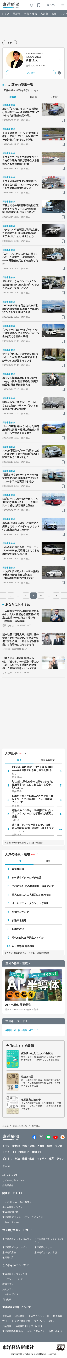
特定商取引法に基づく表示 (28, 1326)
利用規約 (6, 1299)
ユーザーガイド (10, 1294)
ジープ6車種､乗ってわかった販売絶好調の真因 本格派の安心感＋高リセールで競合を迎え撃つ (21, 429)
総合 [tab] (19, 760)
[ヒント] (59, 73)
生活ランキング (20, 911)
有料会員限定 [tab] (48, 760)
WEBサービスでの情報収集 (16, 1321)
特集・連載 (30, 13)
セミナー (7, 1152)
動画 (54, 13)
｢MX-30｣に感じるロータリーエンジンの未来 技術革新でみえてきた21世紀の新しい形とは (21, 550)
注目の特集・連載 (16, 963)
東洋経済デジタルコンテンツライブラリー (23, 1217)
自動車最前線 (19, 920)
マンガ (58, 1145)
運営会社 (6, 1316)
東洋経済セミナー (43, 1247)
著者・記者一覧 (20, 1126)
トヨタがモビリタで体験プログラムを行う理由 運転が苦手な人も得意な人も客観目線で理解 (21, 160)
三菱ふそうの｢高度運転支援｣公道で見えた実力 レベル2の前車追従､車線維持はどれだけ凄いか (20, 208)
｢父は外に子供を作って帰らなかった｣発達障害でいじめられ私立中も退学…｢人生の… (32, 784)
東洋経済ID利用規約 (12, 1331)
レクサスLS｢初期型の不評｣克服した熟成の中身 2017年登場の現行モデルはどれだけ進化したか (21, 233)
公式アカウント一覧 (39, 1316)
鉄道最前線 (18, 869)
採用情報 (19, 1316)
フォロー (31, 73)
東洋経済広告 (9, 1252)
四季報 (22, 1152)
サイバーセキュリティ (13, 1180)
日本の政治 (18, 929)
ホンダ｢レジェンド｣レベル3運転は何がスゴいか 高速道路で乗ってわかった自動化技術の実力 (21, 112)
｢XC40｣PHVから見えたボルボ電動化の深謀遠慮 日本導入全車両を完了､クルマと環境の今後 (21, 308)
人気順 (44, 13)
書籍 (34, 1152)
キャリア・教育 (45, 1158)
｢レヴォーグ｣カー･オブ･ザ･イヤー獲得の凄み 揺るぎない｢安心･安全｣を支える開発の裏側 (21, 333)
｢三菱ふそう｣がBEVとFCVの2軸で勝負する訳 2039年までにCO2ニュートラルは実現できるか (20, 478)
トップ (5, 13)
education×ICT (9, 1175)
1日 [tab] (19, 861)
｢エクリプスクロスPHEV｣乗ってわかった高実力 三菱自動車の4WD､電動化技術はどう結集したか (20, 258)
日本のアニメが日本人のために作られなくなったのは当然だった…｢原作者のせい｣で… (32, 799)
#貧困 (8, 1030)
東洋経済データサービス (14, 1247)
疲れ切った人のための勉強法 (37, 1053)
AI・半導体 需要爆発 (23, 946)
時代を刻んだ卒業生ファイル (27, 937)
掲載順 (33, 97)
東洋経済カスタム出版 (45, 1252)
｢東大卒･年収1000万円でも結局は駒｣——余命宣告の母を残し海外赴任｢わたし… (32, 770)
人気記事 (11, 753)
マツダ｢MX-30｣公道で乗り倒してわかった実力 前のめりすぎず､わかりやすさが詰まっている (20, 357)
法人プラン (8, 1289)
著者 (10, 43)
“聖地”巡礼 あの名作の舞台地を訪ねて (33, 886)
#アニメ (33, 1030)
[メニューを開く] (63, 5)
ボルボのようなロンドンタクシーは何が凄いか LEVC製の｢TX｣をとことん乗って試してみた (20, 284)
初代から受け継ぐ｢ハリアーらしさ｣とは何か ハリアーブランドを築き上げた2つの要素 (20, 405)
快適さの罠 (27, 1076)
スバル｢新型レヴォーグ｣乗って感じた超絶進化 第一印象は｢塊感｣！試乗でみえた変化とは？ (21, 454)
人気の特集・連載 (17, 854)
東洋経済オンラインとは (14, 1274)
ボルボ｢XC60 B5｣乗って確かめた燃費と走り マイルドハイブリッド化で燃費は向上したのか (21, 526)
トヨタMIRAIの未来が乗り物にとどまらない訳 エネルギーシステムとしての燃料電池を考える (21, 184)
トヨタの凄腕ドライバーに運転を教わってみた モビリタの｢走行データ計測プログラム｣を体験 (20, 136)
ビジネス (7, 1158)
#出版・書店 (20, 1030)
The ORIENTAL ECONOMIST (17, 1202)
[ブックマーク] (63, 120)
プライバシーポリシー (45, 1321)
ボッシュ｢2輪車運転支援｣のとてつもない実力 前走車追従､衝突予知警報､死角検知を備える (20, 381)
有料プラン (8, 1284)
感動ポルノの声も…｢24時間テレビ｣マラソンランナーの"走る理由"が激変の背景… (33, 813)
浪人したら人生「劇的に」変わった (31, 894)
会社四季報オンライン (13, 1207)
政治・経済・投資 (24, 1158)
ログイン (51, 5)
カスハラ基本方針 (36, 1331)
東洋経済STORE (10, 1212)
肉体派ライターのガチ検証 (26, 877)
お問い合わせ (56, 1331)
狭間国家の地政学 (31, 1099)
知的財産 (6, 1326)
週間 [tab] (48, 861)
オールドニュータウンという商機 (30, 903)
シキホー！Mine (10, 1222)
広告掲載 (57, 1316)
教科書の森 (8, 1257)
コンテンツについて (12, 1279)
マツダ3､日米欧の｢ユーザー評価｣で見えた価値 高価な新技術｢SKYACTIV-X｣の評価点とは (20, 574)
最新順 (17, 13)
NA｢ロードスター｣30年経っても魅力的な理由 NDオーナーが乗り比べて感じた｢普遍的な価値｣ (20, 502)
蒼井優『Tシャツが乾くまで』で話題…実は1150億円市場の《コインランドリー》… (33, 827)
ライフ (60, 1158)
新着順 (12, 97)
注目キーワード (15, 1021)
